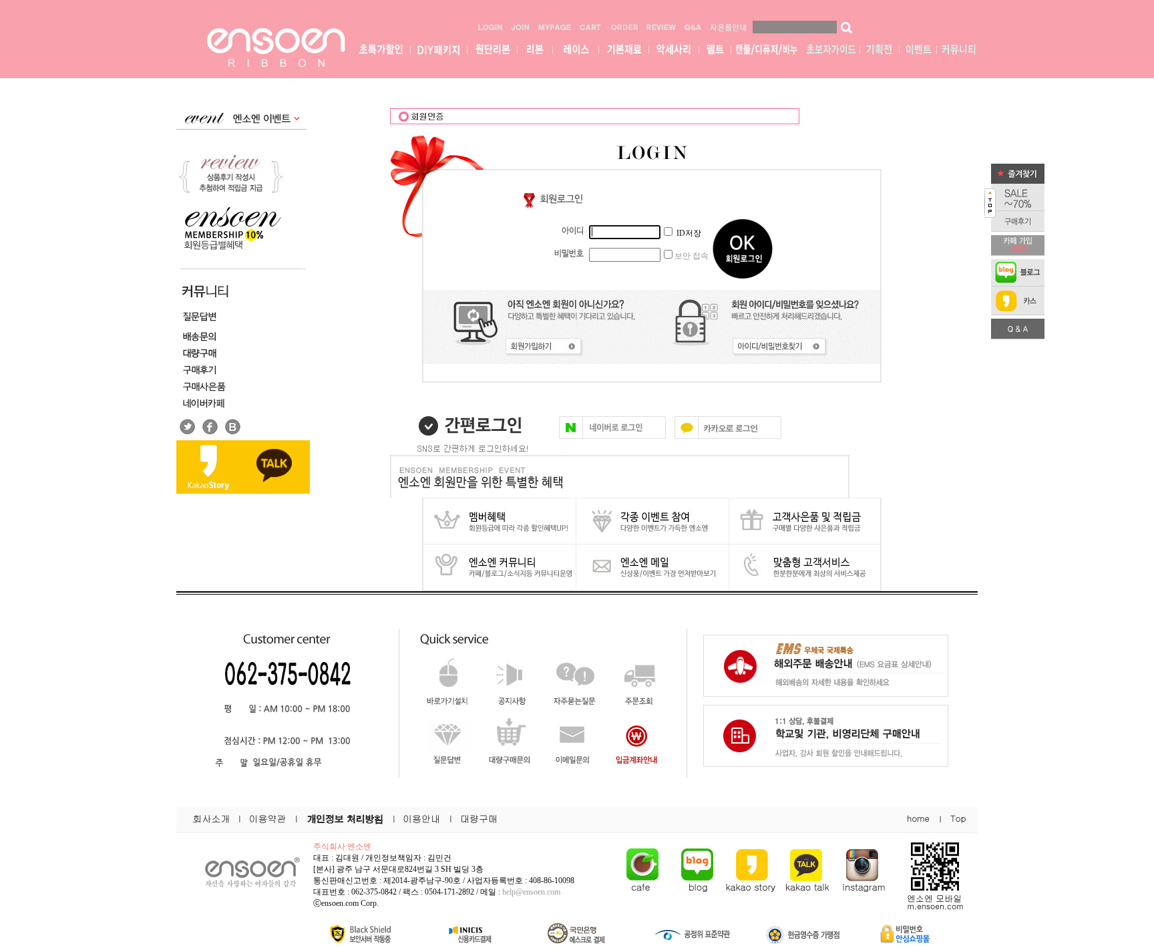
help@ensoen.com (531, 892)
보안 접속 (692, 256)
